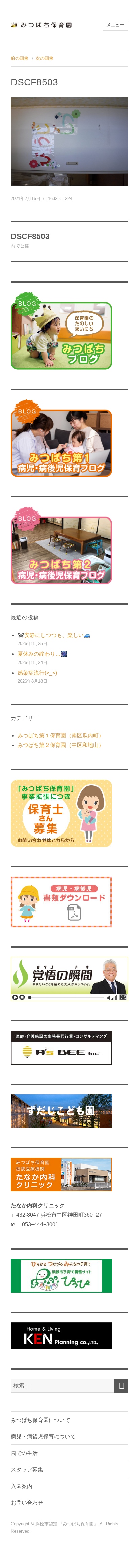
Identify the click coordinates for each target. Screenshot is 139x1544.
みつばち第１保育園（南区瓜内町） (61, 735)
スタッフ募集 (27, 1469)
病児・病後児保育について (43, 1436)
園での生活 (24, 1453)
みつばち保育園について (40, 1420)
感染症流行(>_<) (37, 673)
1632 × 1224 (60, 198)
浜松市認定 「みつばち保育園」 (67, 1523)
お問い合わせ (27, 1503)
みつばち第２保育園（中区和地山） (61, 745)
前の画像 (19, 58)
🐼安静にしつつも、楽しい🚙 (54, 635)
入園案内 (21, 1486)
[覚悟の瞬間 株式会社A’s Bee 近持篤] (70, 979)
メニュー (115, 24)
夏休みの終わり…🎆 (42, 654)
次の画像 (44, 58)
